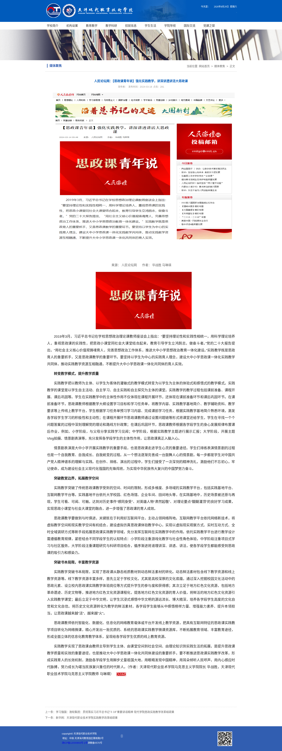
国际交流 (189, 25)
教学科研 (111, 25)
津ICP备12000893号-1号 (75, 743)
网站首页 (204, 66)
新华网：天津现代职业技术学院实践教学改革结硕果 (87, 717)
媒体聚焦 (219, 66)
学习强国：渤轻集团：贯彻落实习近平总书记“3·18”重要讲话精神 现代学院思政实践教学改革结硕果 (115, 711)
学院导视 (170, 25)
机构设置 (72, 25)
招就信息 (131, 25)
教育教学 (91, 25)
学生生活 (150, 25)
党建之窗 (209, 25)
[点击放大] (225, 738)
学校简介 (52, 25)
